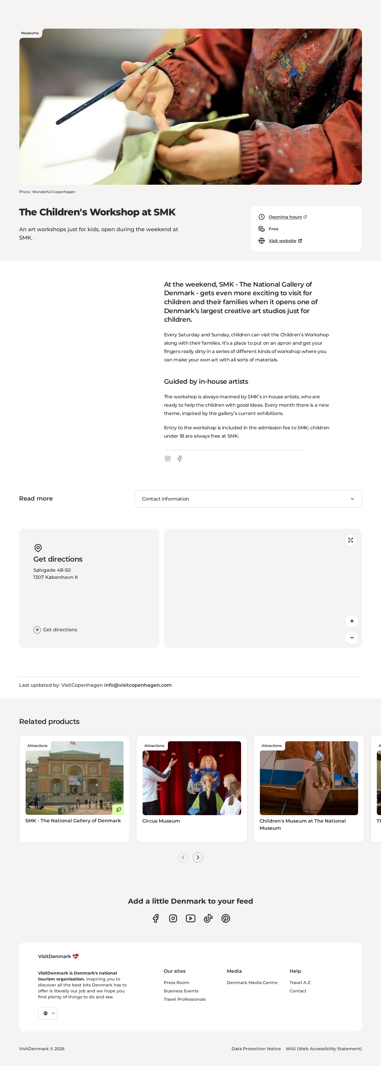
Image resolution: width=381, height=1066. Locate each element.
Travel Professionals (185, 999)
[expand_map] (350, 540)
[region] (263, 588)
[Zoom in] (352, 621)
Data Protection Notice (256, 1048)
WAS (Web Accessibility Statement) (324, 1048)
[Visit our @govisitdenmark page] (208, 918)
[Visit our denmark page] (155, 918)
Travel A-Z (300, 982)
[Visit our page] (173, 918)
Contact (298, 991)
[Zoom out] (352, 638)
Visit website (282, 240)
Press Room (176, 982)
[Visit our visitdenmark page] (190, 918)
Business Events (181, 991)
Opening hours (285, 217)
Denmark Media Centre (252, 982)
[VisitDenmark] (58, 956)
